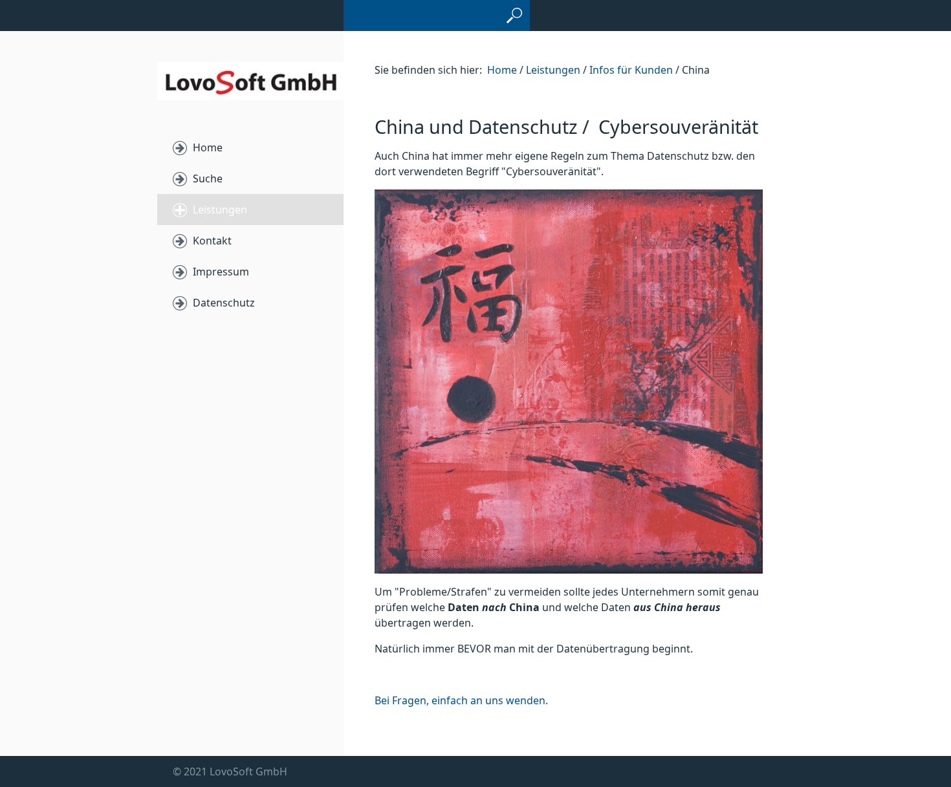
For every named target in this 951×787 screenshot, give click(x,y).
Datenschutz (224, 303)
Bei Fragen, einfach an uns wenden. (461, 700)
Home (208, 147)
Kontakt (212, 240)
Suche (208, 178)
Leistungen (220, 209)
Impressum (221, 271)
